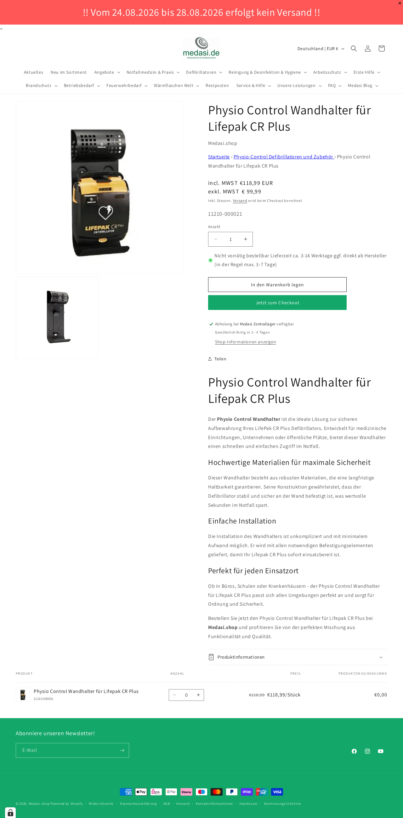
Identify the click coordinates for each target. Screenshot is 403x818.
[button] (107, 72)
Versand (240, 200)
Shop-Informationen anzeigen (245, 342)
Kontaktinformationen (214, 803)
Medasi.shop (39, 803)
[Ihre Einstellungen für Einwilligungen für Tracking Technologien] (10, 812)
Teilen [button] (220, 359)
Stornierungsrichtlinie (282, 803)
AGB (166, 803)
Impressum (248, 803)
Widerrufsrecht (101, 803)
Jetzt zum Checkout (277, 303)
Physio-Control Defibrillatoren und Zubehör (284, 156)
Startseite (219, 156)
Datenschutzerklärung (138, 803)
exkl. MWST (234, 191)
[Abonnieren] (122, 750)
